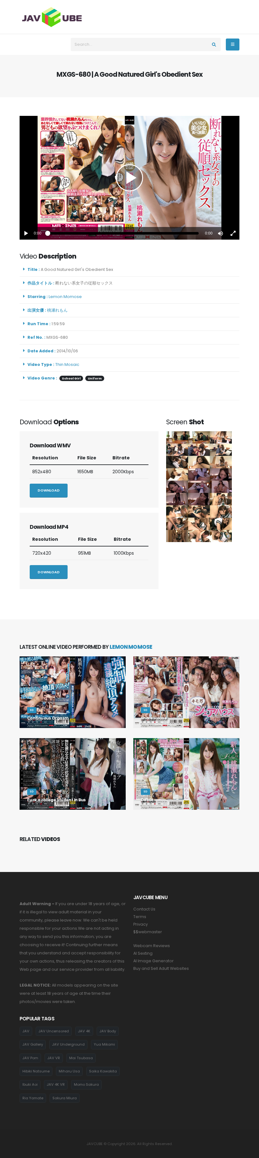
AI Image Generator (153, 961)
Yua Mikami (104, 1044)
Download (49, 490)
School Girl (71, 378)
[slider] (123, 233)
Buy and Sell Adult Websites (161, 968)
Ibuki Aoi (30, 1084)
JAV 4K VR (56, 1084)
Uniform (95, 378)
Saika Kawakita (103, 1071)
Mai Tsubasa (81, 1057)
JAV (25, 1031)
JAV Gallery (32, 1044)
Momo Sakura (86, 1084)
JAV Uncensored (54, 1031)
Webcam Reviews (151, 945)
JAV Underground (68, 1044)
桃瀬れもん (58, 310)
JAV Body (107, 1031)
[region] (129, 178)
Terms (139, 916)
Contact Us (144, 909)
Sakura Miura (64, 1098)
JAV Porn (30, 1057)
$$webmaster (147, 931)
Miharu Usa (69, 1071)
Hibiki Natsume (36, 1071)
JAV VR (53, 1057)
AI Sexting (143, 953)
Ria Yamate (32, 1098)
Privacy (140, 924)
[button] (220, 233)
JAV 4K (84, 1031)
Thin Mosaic (67, 364)
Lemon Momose (66, 296)
